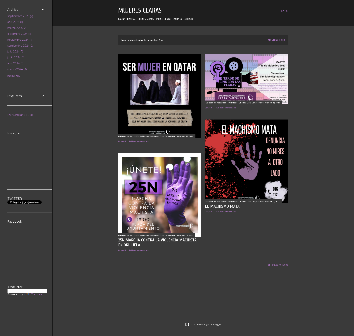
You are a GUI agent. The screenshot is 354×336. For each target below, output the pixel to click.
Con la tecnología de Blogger (206, 324)
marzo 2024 (16, 69)
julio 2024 (14, 51)
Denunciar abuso (20, 115)
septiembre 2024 (20, 45)
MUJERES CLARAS (140, 10)
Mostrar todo (276, 40)
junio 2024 (15, 57)
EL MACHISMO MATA (222, 206)
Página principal (127, 19)
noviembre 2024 (19, 39)
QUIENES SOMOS (146, 19)
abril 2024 (14, 63)
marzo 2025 (16, 28)
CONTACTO (189, 19)
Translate (37, 294)
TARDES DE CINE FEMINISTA (169, 19)
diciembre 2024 (18, 33)
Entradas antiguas (278, 264)
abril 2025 (14, 22)
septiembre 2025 (19, 16)
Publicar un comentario (139, 141)
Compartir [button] (122, 141)
